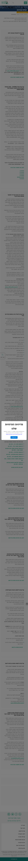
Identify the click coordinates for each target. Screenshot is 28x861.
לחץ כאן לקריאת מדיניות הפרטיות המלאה (14, 434)
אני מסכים (14, 437)
